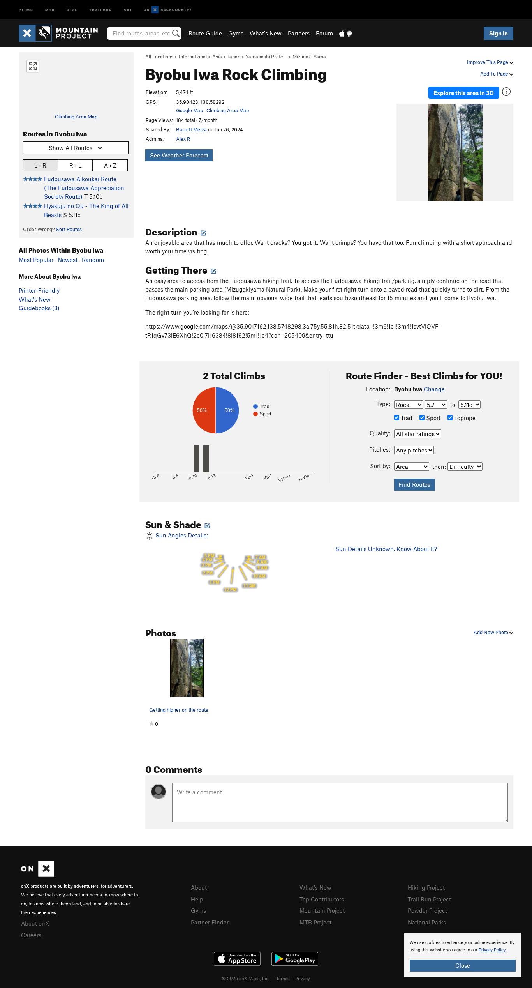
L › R (40, 165)
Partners (299, 33)
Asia (217, 56)
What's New (266, 33)
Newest (68, 259)
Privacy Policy (492, 950)
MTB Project (315, 922)
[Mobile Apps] (345, 33)
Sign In (498, 33)
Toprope (464, 417)
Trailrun (100, 9)
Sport (432, 417)
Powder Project (427, 910)
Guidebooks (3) (39, 307)
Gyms (235, 33)
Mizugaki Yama (309, 56)
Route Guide (205, 33)
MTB (50, 9)
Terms (282, 978)
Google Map (189, 110)
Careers (31, 935)
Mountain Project (322, 910)
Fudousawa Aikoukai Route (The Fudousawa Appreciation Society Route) (84, 187)
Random (93, 259)
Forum (324, 33)
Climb (26, 9)
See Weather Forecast (179, 155)
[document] (463, 955)
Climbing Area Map (76, 116)
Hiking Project (426, 887)
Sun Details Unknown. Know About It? (386, 548)
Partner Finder (210, 922)
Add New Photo (491, 632)
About (199, 887)
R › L (75, 165)
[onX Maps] (37, 874)
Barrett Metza (191, 129)
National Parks (427, 922)
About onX (35, 923)
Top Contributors (321, 899)
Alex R (183, 139)
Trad (405, 417)
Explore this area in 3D (463, 92)
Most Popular (36, 259)
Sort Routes (69, 229)
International (193, 56)
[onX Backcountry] (167, 10)
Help (197, 899)
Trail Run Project (429, 899)
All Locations (159, 56)
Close (462, 965)
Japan (233, 56)
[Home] (62, 33)
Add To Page (494, 74)
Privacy (302, 978)
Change (434, 388)
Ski (128, 9)
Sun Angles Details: (210, 562)
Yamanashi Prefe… (266, 56)
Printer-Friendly (39, 290)
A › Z (110, 165)
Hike (72, 9)
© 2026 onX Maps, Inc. (246, 978)
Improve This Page (488, 62)
